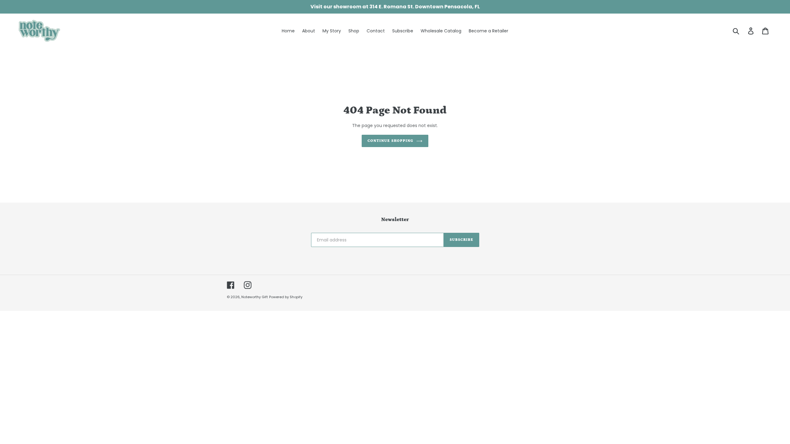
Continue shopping (390, 141)
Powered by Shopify (285, 296)
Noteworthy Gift (254, 296)
